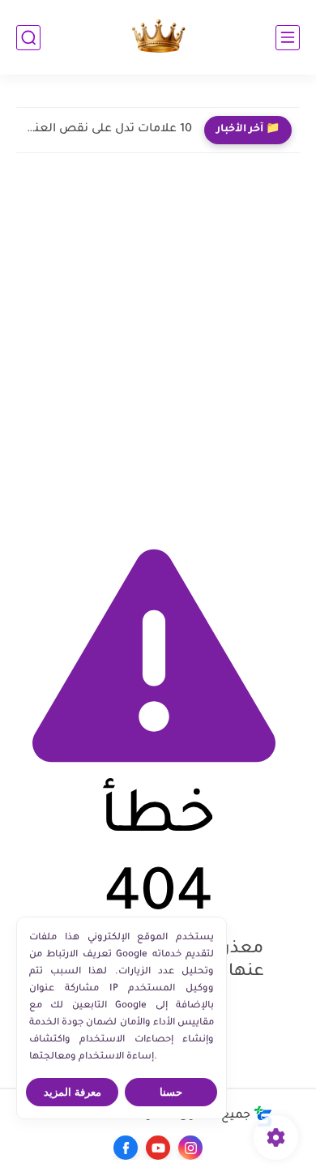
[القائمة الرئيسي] (287, 37)
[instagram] (190, 1147)
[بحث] (28, 37)
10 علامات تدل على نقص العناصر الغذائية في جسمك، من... (108, 129)
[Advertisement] (158, 344)
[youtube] (158, 1147)
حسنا (171, 1092)
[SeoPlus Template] (263, 1116)
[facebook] (125, 1147)
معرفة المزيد (72, 1092)
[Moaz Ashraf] (158, 38)
